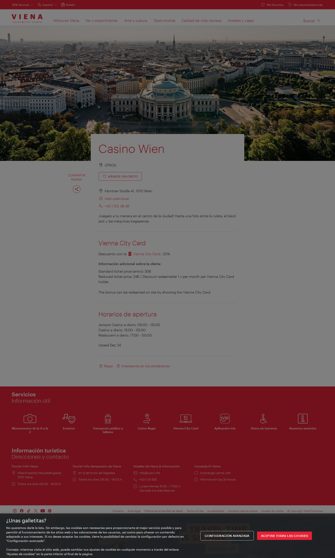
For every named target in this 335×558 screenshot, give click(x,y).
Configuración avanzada (227, 535)
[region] (167, 535)
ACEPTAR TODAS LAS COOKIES (284, 535)
